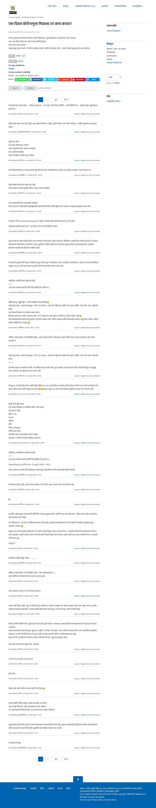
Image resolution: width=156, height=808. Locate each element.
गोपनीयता (100, 791)
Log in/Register (114, 31)
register (30, 88)
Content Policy (110, 800)
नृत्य (24, 56)
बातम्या (60, 788)
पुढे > (56, 99)
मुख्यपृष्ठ (18, 17)
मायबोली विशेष (120, 6)
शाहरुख (20, 61)
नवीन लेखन (51, 6)
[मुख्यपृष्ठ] (13, 9)
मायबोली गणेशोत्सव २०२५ (85, 6)
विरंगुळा (11, 69)
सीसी (68, 788)
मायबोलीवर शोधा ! (114, 101)
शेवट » (66, 99)
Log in (15, 88)
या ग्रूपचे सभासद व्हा (114, 63)
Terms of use (85, 800)
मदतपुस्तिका (137, 6)
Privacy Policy (97, 800)
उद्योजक (18, 56)
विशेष (42, 788)
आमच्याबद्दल (109, 791)
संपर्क (117, 791)
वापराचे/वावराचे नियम (87, 791)
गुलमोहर (105, 6)
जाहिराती (51, 788)
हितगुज (66, 6)
